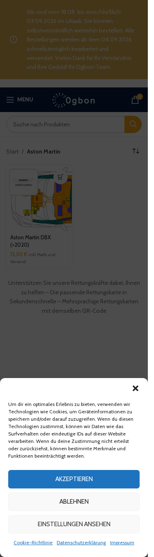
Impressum (122, 542)
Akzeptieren (74, 479)
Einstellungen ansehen (74, 524)
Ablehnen (74, 501)
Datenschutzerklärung (81, 542)
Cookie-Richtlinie (33, 542)
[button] (135, 388)
